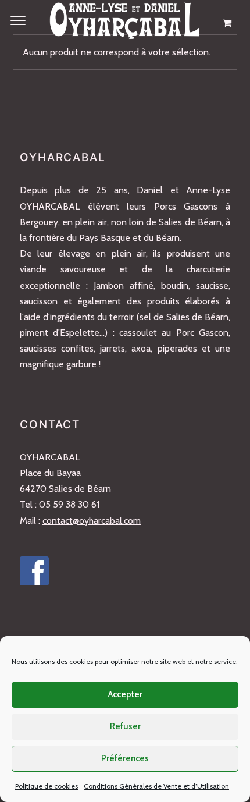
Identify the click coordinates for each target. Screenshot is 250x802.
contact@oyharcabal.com (91, 520)
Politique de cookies (46, 786)
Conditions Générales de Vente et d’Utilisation (156, 786)
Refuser (125, 726)
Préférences (125, 758)
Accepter (125, 694)
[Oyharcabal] (125, 23)
